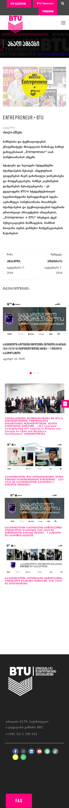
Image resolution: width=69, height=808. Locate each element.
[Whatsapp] (23, 757)
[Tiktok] (55, 751)
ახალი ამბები (12, 132)
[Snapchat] (15, 757)
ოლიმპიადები (47, 11)
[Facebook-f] (15, 751)
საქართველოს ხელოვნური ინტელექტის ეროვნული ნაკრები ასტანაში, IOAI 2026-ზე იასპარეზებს (33, 581)
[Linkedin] (31, 751)
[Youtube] (39, 751)
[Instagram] (23, 751)
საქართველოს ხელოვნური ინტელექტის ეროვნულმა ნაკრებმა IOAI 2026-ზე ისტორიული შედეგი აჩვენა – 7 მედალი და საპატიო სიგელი (34, 349)
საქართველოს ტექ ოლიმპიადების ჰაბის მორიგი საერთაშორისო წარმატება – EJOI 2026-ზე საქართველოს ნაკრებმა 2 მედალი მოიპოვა (34, 481)
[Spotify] (47, 751)
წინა (10, 254)
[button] (31, 373)
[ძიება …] (62, 4)
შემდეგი (56, 254)
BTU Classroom (45, 3)
